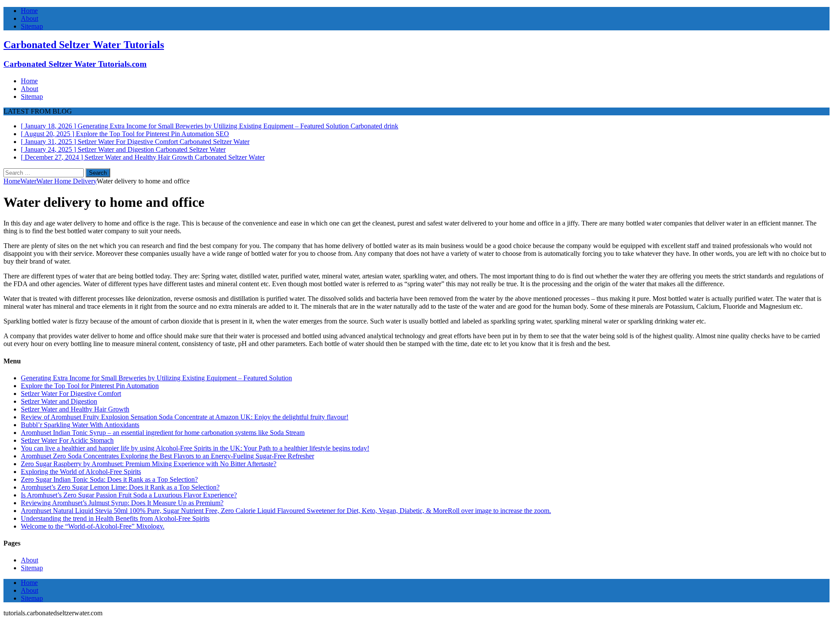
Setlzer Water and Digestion (59, 401)
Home (29, 10)
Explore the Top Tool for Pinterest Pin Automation (90, 385)
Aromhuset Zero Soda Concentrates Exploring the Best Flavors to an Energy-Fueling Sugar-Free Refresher (167, 456)
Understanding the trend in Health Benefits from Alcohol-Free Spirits (115, 518)
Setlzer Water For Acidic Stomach (67, 440)
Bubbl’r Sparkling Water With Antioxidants (80, 424)
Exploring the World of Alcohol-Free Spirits (81, 471)
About (29, 18)
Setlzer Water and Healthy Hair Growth (75, 409)
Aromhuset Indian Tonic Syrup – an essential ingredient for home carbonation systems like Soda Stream (163, 432)
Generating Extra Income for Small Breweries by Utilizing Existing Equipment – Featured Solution (156, 378)
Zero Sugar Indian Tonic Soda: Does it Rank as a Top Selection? (109, 479)
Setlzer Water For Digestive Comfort (71, 393)
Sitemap (32, 26)
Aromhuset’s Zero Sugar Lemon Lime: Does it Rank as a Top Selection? (120, 487)
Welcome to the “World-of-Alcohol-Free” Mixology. (92, 526)
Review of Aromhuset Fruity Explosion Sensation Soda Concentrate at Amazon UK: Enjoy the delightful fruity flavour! (184, 417)
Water (28, 181)
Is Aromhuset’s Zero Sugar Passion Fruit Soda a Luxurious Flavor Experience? (129, 495)
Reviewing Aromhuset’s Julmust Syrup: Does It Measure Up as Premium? (122, 502)
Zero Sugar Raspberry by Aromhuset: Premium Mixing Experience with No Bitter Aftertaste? (148, 463)
